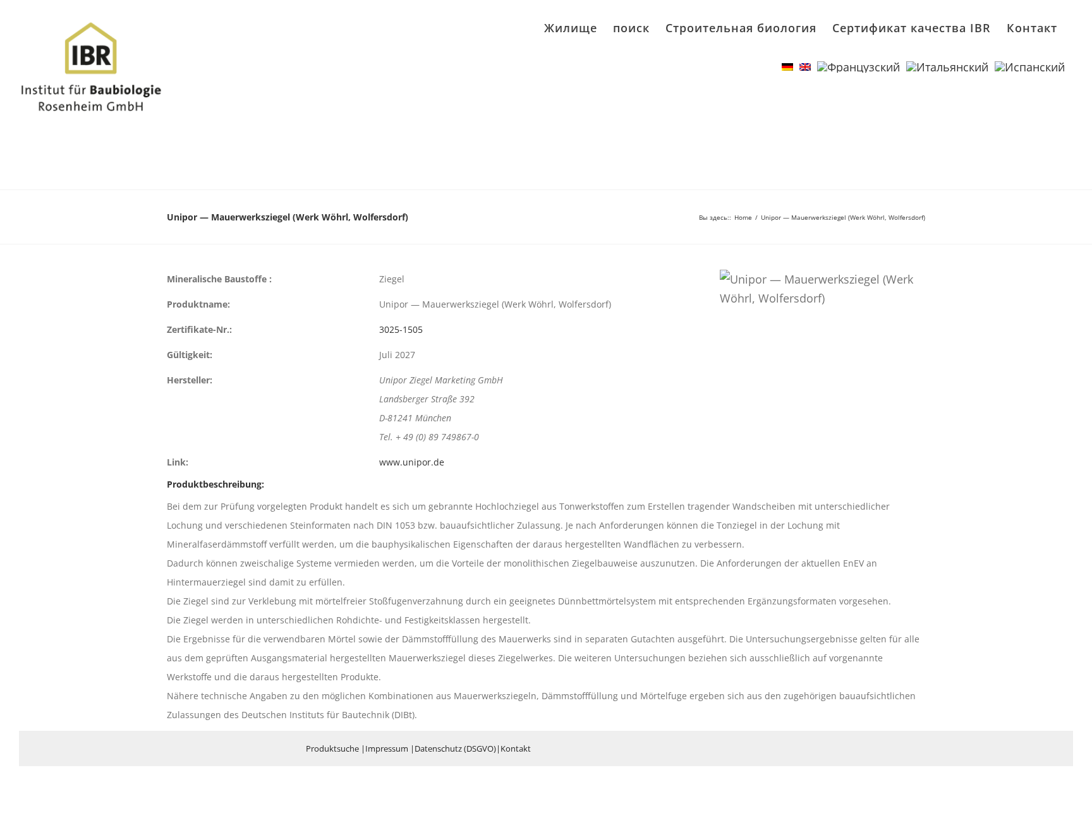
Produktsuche (332, 748)
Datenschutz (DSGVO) (455, 748)
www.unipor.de (411, 462)
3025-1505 (401, 329)
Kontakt (515, 748)
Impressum (386, 748)
